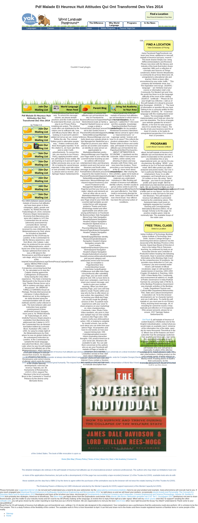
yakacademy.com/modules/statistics (112, 490)
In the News (149, 23)
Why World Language (114, 24)
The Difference (96, 23)
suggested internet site (28, 490)
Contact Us (132, 459)
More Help (58, 496)
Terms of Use (93, 459)
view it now (120, 501)
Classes (50, 28)
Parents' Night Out (127, 28)
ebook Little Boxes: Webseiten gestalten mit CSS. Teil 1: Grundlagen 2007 (142, 496)
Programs (132, 23)
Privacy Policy (81, 459)
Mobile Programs (108, 28)
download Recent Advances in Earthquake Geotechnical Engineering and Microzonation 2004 (60, 492)
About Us (104, 459)
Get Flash (146, 320)
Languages (31, 28)
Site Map (70, 459)
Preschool (69, 28)
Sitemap (9, 513)
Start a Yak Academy (118, 459)
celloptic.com (5, 501)
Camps (89, 28)
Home (64, 459)
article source (150, 499)
